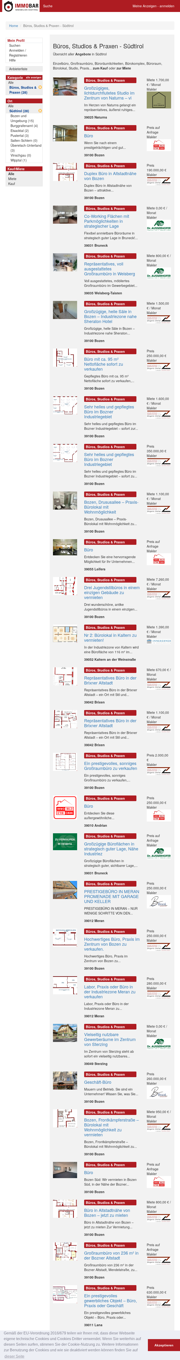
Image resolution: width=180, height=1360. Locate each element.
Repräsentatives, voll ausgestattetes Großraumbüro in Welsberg (109, 269)
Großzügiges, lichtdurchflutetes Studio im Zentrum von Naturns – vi (109, 93)
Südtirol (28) (19, 110)
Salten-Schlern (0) (24, 140)
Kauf (11, 183)
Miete (12, 178)
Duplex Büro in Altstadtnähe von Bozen (110, 175)
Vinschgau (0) (21, 155)
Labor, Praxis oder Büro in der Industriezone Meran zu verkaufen (109, 991)
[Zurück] (40, 87)
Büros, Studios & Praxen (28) (23, 90)
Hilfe (12, 60)
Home (13, 25)
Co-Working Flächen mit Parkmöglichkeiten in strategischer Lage (106, 221)
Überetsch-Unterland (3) (26, 148)
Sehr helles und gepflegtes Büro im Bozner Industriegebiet (109, 411)
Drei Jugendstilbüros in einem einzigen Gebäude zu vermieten (112, 592)
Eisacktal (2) (20, 130)
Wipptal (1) (19, 160)
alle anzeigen (33, 77)
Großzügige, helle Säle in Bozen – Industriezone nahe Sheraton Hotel (110, 316)
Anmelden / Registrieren (18, 53)
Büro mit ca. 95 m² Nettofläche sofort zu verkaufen (103, 364)
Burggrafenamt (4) (24, 125)
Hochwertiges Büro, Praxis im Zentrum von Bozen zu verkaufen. (112, 944)
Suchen (14, 45)
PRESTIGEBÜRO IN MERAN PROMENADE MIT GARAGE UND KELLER (111, 896)
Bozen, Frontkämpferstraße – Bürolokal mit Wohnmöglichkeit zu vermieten (111, 1127)
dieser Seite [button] (14, 1356)
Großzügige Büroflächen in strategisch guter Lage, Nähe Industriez (111, 849)
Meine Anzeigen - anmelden (153, 6)
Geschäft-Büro (97, 1082)
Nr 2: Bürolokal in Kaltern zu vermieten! (110, 637)
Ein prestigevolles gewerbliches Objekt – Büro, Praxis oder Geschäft (110, 1300)
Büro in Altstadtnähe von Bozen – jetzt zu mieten (107, 1212)
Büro (88, 135)
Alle (11, 82)
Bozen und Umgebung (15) (22, 118)
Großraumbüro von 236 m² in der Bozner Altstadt (111, 1255)
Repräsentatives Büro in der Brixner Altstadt (110, 680)
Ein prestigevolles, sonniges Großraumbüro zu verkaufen (110, 765)
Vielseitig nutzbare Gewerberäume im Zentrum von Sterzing (110, 1039)
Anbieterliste (18, 68)
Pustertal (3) (20, 135)
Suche (47, 6)
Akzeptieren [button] (163, 1345)
